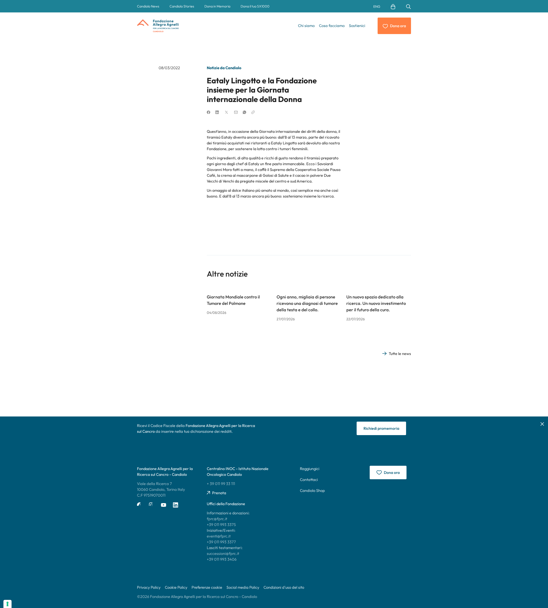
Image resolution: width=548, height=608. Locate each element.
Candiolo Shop (312, 490)
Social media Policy (242, 587)
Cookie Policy (176, 587)
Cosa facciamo (332, 25)
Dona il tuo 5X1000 (255, 6)
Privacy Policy (149, 587)
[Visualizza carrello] (393, 6)
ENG (376, 6)
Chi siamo (306, 25)
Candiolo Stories (182, 6)
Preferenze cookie (207, 587)
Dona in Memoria (217, 6)
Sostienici (357, 25)
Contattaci (309, 479)
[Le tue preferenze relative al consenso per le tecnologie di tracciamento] (7, 604)
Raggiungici (309, 468)
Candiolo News (148, 6)
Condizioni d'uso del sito (284, 587)
